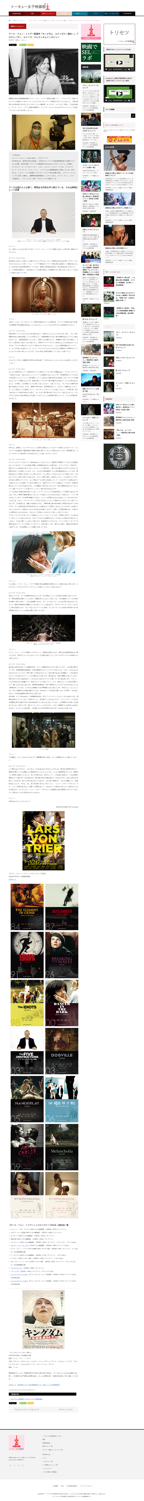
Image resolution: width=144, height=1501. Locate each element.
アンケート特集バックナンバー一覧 (52, 1450)
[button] (119, 62)
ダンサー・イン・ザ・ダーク (20, 1245)
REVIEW (64, 13)
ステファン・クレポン (66, 1409)
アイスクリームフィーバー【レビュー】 (27, 1409)
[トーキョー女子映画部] (30, 7)
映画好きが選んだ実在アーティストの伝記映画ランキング (119, 174)
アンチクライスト (16, 1268)
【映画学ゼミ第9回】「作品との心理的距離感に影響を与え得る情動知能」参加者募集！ (125, 312)
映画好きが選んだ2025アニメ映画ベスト (118, 208)
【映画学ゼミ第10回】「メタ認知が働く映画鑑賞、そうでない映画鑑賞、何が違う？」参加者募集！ (125, 281)
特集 (32, 13)
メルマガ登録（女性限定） (50, 1472)
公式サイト (12, 879)
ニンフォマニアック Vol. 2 (19, 1281)
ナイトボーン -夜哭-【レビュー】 (91, 419)
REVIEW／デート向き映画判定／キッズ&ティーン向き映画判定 (39, 1385)
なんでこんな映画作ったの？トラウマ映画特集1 (26, 1399)
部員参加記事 (17, 13)
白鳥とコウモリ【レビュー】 (91, 231)
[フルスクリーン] (132, 69)
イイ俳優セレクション (80, 13)
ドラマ (96, 13)
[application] (119, 63)
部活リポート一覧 (47, 1446)
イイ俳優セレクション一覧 (50, 1465)
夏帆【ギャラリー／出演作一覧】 (91, 390)
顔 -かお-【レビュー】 (90, 319)
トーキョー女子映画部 (51, 1494)
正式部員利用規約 (72, 1486)
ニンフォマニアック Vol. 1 (19, 1274)
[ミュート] (129, 69)
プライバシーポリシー (86, 1486)
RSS (22, 1465)
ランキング (125, 187)
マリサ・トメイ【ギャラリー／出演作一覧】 (91, 166)
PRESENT (93, 211)
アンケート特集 (117, 187)
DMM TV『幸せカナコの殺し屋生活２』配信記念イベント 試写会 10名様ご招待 (91, 197)
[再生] (106, 69)
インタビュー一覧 (47, 1461)
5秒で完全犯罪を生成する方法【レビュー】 (90, 129)
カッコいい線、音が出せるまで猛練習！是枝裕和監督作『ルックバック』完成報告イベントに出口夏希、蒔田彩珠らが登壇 (91, 269)
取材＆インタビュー (48, 13)
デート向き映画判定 (88, 110)
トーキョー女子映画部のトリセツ (51, 1436)
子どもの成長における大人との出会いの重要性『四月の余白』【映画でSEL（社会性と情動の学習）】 (125, 296)
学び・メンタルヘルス (111, 13)
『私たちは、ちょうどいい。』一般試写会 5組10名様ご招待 (125, 432)
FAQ (62, 1486)
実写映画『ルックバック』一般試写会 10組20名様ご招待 (90, 360)
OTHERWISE (127, 13)
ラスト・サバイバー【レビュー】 (91, 87)
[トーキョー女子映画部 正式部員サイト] (91, 32)
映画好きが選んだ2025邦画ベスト (116, 248)
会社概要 (55, 1486)
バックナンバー (46, 1468)
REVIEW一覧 (46, 1454)
